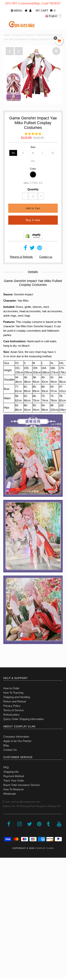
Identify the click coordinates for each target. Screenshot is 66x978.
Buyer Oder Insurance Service (21, 784)
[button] (33, 133)
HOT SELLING (11, 886)
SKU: (26, 183)
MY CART (45, 10)
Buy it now (33, 220)
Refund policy (11, 714)
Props (5, 927)
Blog (6, 745)
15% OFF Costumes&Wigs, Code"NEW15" (33, 3)
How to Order (11, 688)
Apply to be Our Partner (17, 741)
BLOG (6, 935)
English (52, 16)
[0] (59, 41)
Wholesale (9, 793)
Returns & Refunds (21, 256)
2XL (33, 161)
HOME (6, 870)
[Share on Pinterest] (39, 248)
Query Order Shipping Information (23, 719)
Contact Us (10, 749)
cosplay (21, 330)
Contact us (45, 256)
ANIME (6, 895)
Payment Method (13, 776)
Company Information (16, 736)
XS (13, 153)
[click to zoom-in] (56, 51)
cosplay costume (32, 321)
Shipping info (11, 771)
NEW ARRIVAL (11, 878)
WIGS (5, 919)
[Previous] (10, 51)
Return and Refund (14, 701)
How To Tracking (13, 692)
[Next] (19, 51)
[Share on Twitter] (32, 248)
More (5, 943)
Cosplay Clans (44, 848)
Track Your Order (13, 780)
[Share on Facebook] (25, 248)
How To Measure (13, 789)
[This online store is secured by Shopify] (33, 238)
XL (52, 153)
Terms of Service (13, 710)
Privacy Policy (12, 705)
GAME (6, 903)
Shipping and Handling (16, 697)
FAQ (6, 767)
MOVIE (6, 911)
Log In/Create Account (18, 951)
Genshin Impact (23, 294)
